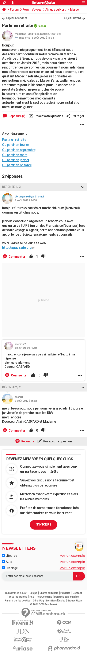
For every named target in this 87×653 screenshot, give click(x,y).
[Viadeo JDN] (64, 639)
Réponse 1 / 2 (11, 187)
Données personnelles (66, 596)
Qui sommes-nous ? (16, 592)
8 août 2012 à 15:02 (26, 400)
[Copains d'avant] (23, 639)
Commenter (16, 256)
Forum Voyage (32, 9)
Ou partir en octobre (16, 165)
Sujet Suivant (72, 18)
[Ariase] (23, 648)
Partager (78, 116)
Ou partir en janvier (15, 160)
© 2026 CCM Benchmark (43, 604)
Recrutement (44, 596)
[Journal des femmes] (23, 622)
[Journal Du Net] (23, 631)
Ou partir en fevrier (15, 145)
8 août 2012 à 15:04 (43, 37)
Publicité (65, 592)
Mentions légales (55, 600)
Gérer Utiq (38, 600)
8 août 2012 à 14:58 (26, 200)
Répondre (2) (17, 116)
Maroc (74, 9)
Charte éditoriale (48, 592)
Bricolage (11, 568)
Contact (77, 592)
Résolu (42, 26)
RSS (32, 596)
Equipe (33, 592)
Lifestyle (11, 556)
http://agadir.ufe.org (17, 248)
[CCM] (64, 622)
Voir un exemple (72, 556)
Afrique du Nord (55, 9)
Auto (8, 562)
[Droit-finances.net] (64, 631)
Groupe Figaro (75, 600)
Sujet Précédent (16, 18)
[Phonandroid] (64, 648)
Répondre (27, 441)
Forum (14, 9)
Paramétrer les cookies (17, 600)
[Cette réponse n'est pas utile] (43, 256)
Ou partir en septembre (18, 150)
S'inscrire (43, 524)
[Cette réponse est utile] (31, 256)
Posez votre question (48, 116)
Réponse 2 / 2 (11, 387)
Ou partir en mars (14, 155)
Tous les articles (18, 596)
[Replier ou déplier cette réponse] (82, 186)
